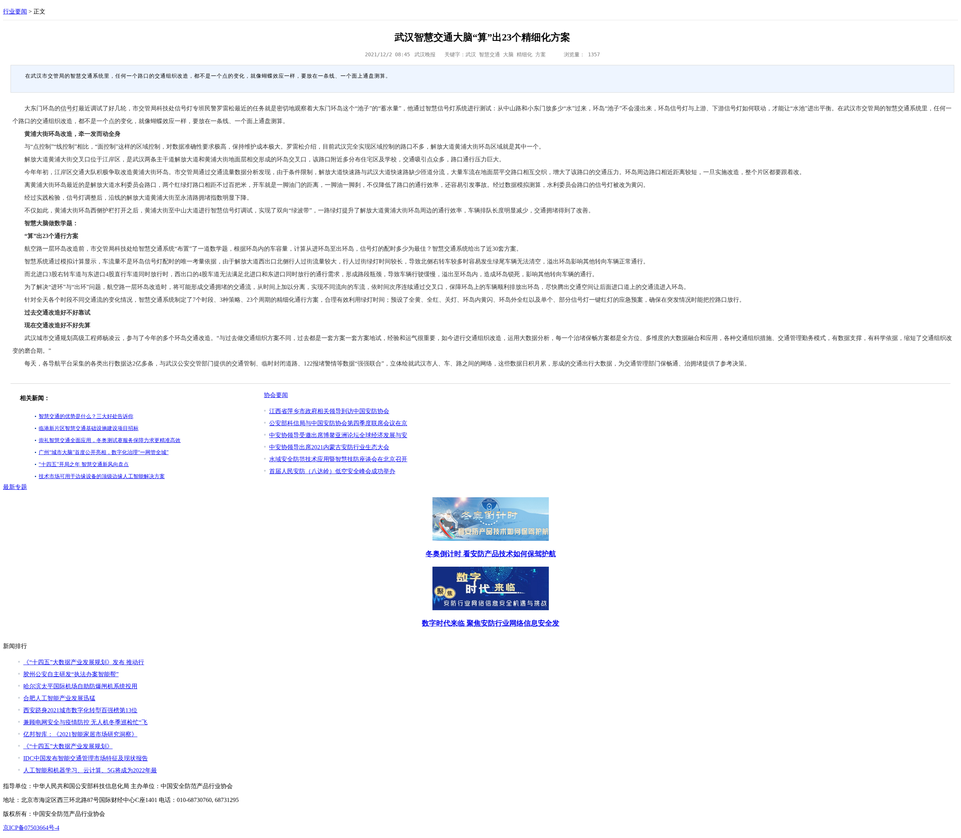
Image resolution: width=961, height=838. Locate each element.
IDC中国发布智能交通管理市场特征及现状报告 (85, 758)
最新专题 (15, 487)
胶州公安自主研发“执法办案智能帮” (71, 674)
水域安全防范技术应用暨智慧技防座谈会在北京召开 (338, 459)
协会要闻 (276, 395)
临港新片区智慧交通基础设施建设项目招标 (89, 428)
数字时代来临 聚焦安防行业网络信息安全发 (490, 623)
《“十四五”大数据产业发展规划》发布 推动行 (83, 662)
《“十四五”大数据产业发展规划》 (68, 746)
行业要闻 (15, 11)
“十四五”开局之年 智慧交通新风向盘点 (84, 464)
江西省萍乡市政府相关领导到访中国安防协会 (329, 411)
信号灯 (69, 108)
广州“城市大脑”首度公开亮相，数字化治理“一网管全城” (104, 452)
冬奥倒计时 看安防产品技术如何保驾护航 (491, 554)
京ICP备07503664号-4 (31, 827)
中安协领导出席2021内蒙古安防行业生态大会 (329, 447)
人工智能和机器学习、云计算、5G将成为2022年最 (90, 770)
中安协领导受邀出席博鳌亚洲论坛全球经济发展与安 (338, 435)
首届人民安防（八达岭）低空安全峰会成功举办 (332, 471)
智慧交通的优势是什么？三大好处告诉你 (86, 416)
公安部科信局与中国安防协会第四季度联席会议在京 (338, 423)
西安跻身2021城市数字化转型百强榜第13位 (80, 710)
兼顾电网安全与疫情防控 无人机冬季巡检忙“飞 (85, 722)
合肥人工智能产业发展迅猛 (59, 698)
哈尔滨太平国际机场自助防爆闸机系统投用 (80, 686)
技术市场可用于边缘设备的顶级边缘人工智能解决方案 (102, 476)
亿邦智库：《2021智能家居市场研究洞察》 (80, 734)
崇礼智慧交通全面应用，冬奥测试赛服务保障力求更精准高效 (110, 440)
